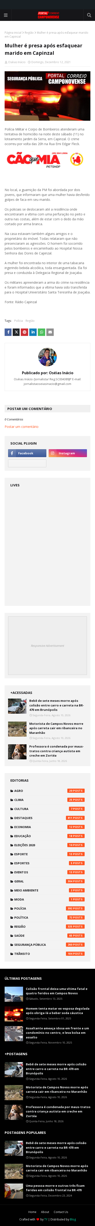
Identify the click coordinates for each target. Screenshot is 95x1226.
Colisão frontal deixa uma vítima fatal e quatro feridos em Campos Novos (56, 991)
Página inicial (13, 33)
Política (43, 917)
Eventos (43, 872)
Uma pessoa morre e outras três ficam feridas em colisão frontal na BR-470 (55, 1188)
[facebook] (27, 453)
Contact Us (61, 1212)
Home (32, 1212)
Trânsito (43, 954)
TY (46, 1219)
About (45, 1212)
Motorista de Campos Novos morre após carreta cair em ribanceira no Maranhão (56, 728)
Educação (43, 836)
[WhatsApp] (27, 463)
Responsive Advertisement (47, 646)
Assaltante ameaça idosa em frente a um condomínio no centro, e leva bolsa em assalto (57, 1032)
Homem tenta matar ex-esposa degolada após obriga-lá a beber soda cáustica (57, 1010)
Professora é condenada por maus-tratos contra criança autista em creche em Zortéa (56, 751)
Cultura (43, 809)
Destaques (43, 818)
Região (29, 33)
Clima (43, 800)
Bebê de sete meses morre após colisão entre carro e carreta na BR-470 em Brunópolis (56, 705)
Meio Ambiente (43, 890)
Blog (73, 1219)
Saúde (43, 935)
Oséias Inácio (17, 62)
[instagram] (68, 453)
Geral (43, 881)
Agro (43, 791)
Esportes (43, 863)
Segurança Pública (43, 945)
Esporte (43, 854)
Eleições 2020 (43, 845)
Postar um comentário (22, 426)
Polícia (18, 321)
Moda (43, 899)
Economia (43, 827)
